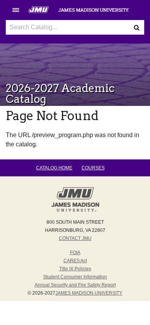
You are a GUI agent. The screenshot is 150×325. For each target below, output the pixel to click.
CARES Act (75, 260)
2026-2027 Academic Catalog (60, 94)
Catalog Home (54, 168)
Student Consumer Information (75, 277)
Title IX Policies (75, 268)
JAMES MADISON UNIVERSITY (88, 293)
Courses (93, 168)
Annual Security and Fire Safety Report (75, 285)
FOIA (75, 252)
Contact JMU (75, 238)
